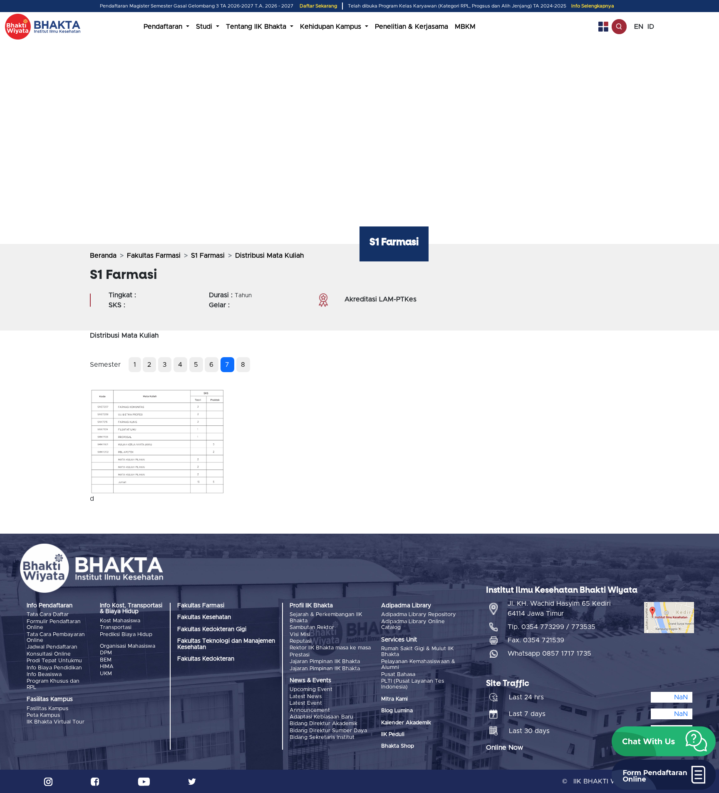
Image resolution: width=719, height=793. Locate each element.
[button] (664, 741)
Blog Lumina (397, 710)
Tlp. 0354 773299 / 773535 (551, 627)
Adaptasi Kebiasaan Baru (321, 717)
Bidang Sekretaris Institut (322, 737)
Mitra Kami (394, 699)
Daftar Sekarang (318, 6)
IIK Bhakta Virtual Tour (55, 722)
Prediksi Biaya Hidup (126, 634)
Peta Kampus (43, 715)
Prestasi (300, 655)
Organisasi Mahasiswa (127, 646)
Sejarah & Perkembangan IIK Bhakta (326, 617)
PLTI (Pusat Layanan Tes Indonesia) (412, 684)
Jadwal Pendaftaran (52, 647)
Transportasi (115, 627)
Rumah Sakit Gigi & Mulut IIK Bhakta (417, 651)
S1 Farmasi (208, 255)
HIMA (107, 666)
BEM (106, 660)
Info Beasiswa (44, 674)
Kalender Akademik (406, 723)
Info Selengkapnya (592, 6)
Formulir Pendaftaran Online (54, 624)
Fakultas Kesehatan (204, 617)
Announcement (310, 710)
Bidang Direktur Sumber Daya (328, 730)
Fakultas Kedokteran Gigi (211, 629)
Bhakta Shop (397, 746)
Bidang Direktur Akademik (323, 723)
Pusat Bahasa (398, 674)
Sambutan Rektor (312, 627)
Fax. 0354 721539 (536, 640)
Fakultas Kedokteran (205, 659)
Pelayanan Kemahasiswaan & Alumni (418, 664)
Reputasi (301, 641)
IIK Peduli (392, 734)
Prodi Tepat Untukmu (54, 661)
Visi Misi (300, 634)
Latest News (306, 696)
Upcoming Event (311, 689)
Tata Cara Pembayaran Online (56, 637)
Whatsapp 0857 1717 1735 (549, 653)
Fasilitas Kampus (47, 708)
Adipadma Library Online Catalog (413, 624)
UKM (106, 673)
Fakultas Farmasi (154, 255)
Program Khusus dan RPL (53, 684)
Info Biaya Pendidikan (54, 668)
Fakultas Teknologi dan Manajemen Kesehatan (226, 644)
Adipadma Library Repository (418, 614)
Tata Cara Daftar (48, 614)
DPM (106, 653)
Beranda (103, 255)
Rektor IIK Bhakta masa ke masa (330, 648)
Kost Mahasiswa (120, 621)
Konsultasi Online (49, 654)
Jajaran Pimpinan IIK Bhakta (325, 661)
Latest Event (306, 703)
